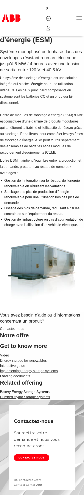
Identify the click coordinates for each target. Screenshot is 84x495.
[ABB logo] (11, 18)
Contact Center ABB (28, 485)
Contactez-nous (32, 457)
